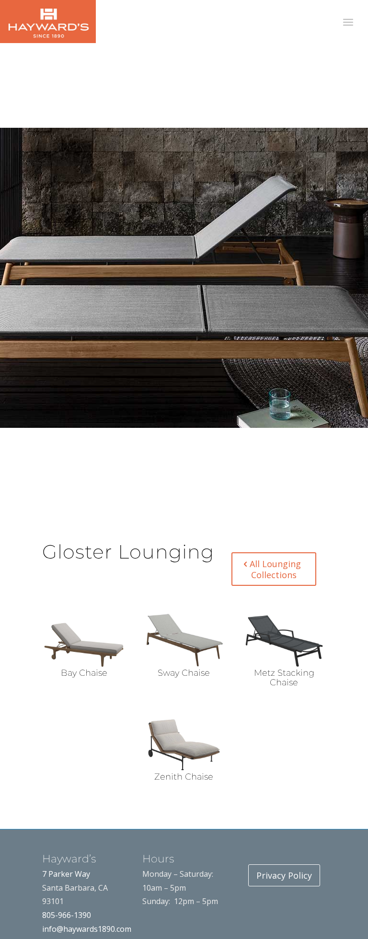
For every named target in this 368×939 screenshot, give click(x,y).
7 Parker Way (66, 874)
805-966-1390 (66, 915)
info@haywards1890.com (86, 929)
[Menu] (348, 21)
